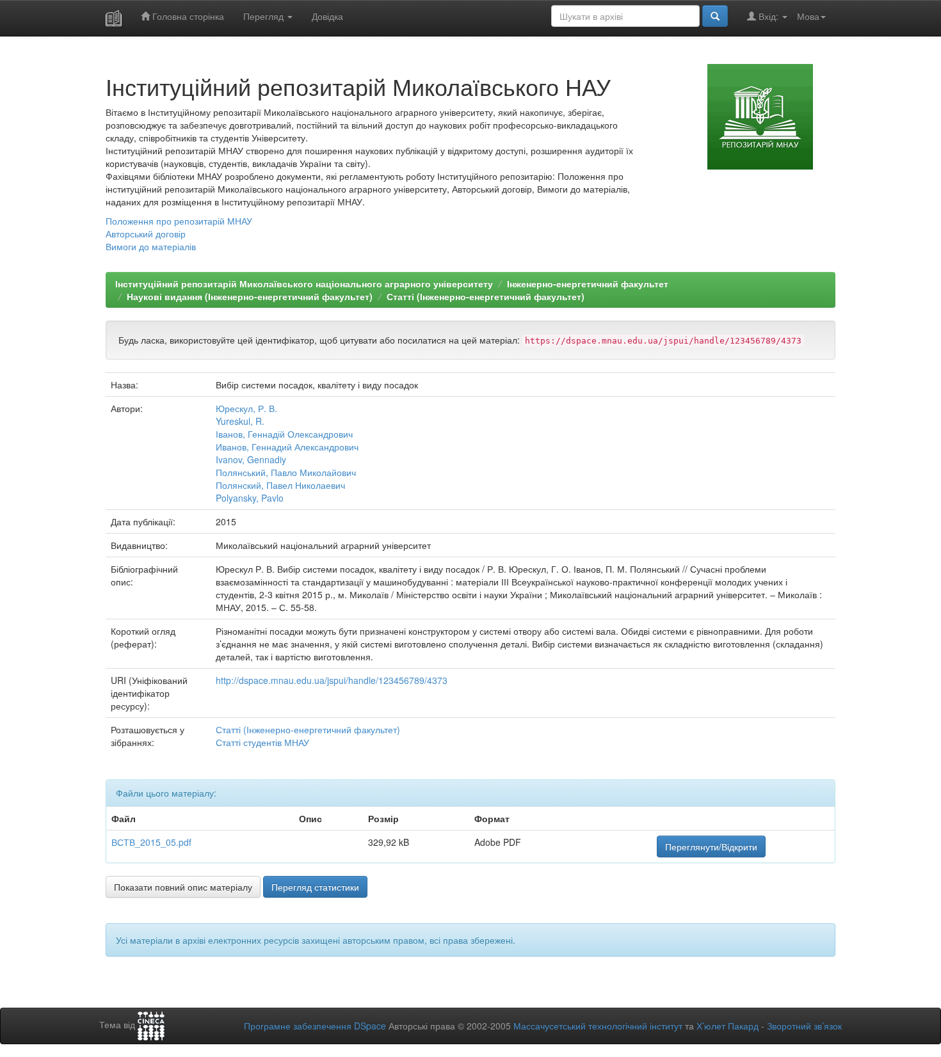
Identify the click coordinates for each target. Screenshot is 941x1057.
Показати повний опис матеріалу (183, 886)
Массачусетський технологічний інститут (597, 1025)
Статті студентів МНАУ (262, 742)
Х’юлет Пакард (727, 1025)
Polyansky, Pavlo (250, 497)
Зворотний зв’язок (804, 1025)
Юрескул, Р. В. (246, 408)
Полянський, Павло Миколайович (286, 472)
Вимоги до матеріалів (151, 246)
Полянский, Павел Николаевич (280, 485)
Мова (808, 16)
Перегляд (264, 16)
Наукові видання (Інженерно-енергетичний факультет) (250, 296)
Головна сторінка (187, 16)
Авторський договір (146, 233)
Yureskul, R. (240, 421)
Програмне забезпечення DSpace (315, 1025)
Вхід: (768, 16)
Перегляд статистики (315, 886)
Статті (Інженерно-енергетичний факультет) (485, 296)
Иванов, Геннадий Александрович (287, 446)
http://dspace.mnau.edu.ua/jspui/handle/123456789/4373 (331, 680)
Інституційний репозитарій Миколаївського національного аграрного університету (304, 283)
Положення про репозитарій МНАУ (179, 220)
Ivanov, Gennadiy (251, 459)
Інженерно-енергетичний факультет (587, 283)
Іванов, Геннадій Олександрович (284, 433)
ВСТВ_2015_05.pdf (151, 842)
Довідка (327, 16)
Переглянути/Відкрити (711, 846)
